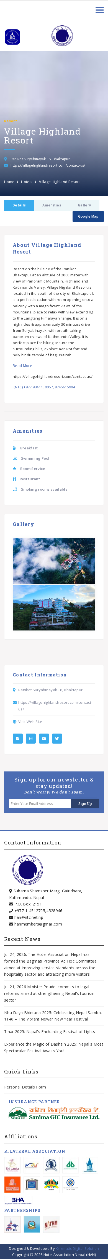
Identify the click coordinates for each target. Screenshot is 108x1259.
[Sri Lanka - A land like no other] (12, 1165)
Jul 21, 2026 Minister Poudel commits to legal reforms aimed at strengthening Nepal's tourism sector (49, 993)
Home (9, 181)
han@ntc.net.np (28, 917)
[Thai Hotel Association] (90, 1165)
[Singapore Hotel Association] (70, 1165)
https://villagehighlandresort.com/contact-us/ (48, 165)
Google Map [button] (88, 216)
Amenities (51, 205)
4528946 (54, 910)
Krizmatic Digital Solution (77, 1248)
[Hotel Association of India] (32, 1184)
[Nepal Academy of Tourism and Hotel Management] (51, 1224)
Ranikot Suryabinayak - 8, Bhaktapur (40, 159)
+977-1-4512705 (29, 910)
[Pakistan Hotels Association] (51, 1165)
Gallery (84, 205)
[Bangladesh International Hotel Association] (18, 1200)
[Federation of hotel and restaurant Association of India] (51, 1184)
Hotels (26, 181)
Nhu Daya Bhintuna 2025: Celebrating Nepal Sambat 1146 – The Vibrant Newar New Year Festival (53, 1016)
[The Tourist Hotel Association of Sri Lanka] (70, 1184)
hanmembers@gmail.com (38, 924)
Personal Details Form (25, 1087)
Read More (22, 365)
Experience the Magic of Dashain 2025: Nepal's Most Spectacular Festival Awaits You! (53, 1047)
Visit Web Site (30, 721)
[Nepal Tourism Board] (12, 1224)
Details (19, 205)
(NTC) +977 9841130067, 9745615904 (44, 386)
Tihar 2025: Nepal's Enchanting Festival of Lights (50, 1031)
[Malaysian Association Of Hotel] (32, 1165)
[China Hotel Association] (12, 1184)
